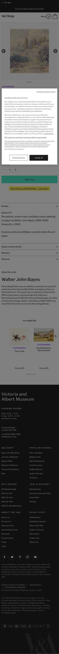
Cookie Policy (49, 134)
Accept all (39, 158)
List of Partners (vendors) (14, 149)
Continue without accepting (46, 91)
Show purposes (18, 158)
